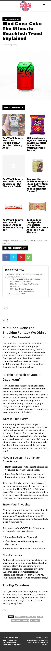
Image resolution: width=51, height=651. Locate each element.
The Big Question (18, 294)
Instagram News (11, 19)
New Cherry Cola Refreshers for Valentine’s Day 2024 (11, 642)
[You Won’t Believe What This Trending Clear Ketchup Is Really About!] (13, 125)
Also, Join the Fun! (26, 291)
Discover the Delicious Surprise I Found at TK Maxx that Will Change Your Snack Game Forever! (37, 185)
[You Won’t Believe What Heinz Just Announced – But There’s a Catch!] (13, 166)
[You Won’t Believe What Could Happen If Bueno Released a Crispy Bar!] (13, 207)
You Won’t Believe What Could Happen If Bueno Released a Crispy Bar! (12, 225)
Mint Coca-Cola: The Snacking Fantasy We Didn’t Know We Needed (23, 275)
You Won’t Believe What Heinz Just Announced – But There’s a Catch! (12, 183)
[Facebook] (6, 257)
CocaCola (20, 617)
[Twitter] (13, 257)
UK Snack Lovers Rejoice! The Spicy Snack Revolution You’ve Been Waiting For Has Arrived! (36, 144)
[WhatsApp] (28, 257)
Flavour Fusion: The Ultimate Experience (24, 285)
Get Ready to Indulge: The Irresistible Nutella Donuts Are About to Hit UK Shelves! (37, 226)
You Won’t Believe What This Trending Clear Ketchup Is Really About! (12, 143)
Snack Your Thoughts (24, 289)
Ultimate (35, 620)
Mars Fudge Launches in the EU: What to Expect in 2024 (38, 642)
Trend (26, 620)
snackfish (16, 620)
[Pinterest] (21, 257)
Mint (40, 617)
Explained (31, 617)
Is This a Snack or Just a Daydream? (26, 279)
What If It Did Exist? (23, 282)
